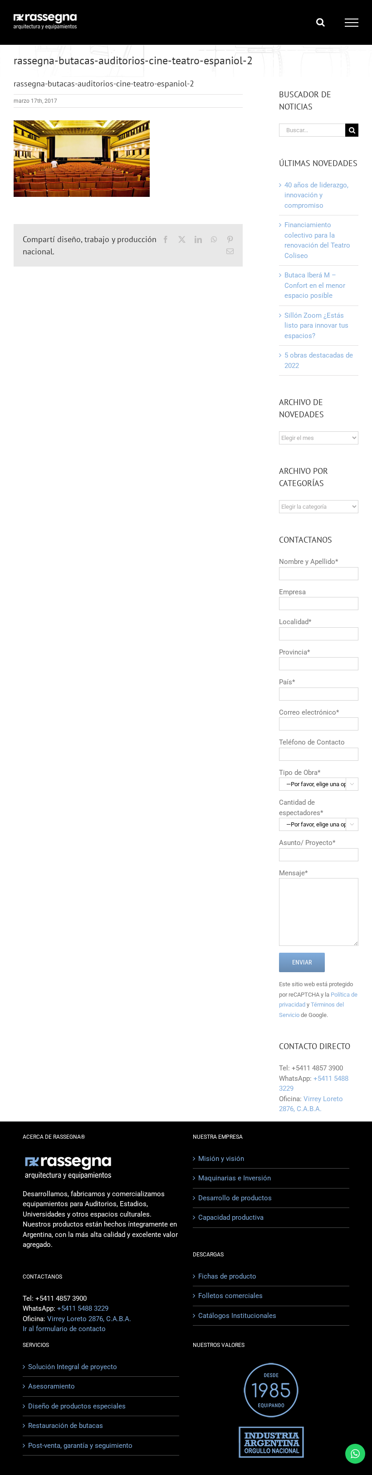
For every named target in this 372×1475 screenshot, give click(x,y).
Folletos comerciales (230, 1296)
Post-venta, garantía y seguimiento (80, 1446)
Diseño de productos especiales (77, 1406)
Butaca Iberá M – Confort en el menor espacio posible (314, 285)
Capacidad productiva (231, 1217)
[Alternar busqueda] (320, 22)
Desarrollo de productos (235, 1198)
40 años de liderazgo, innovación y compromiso (316, 195)
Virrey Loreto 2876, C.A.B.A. (89, 1319)
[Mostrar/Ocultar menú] (352, 23)
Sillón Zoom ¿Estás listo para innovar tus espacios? (316, 325)
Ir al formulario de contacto (64, 1329)
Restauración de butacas (65, 1426)
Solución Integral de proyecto (72, 1367)
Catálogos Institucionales (237, 1316)
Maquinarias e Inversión (234, 1178)
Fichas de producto (227, 1276)
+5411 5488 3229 (82, 1308)
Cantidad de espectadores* (316, 812)
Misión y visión (221, 1159)
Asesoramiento (51, 1386)
